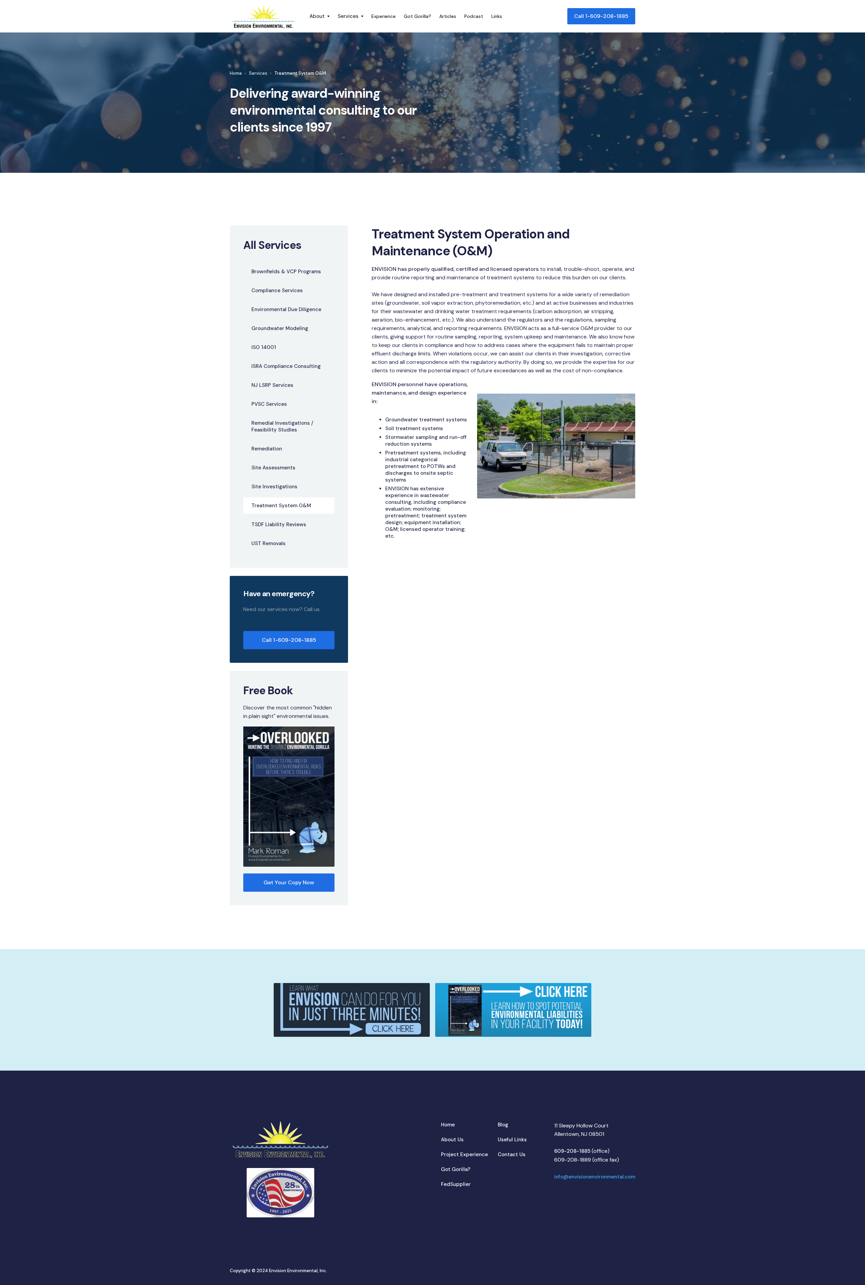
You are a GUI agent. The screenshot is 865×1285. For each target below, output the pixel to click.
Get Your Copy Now (289, 882)
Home (236, 73)
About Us (452, 1139)
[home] (263, 16)
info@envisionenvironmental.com (594, 1176)
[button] (319, 16)
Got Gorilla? (417, 16)
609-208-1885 (572, 1151)
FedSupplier (456, 1184)
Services (258, 73)
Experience (383, 16)
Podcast (473, 16)
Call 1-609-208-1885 (601, 16)
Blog (503, 1124)
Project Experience (464, 1154)
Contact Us (511, 1154)
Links (496, 16)
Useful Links (512, 1139)
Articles (447, 16)
